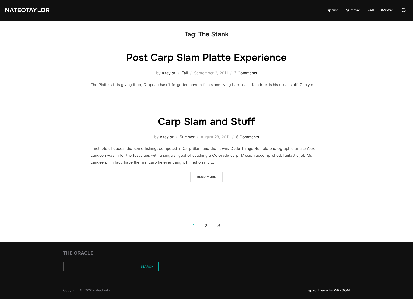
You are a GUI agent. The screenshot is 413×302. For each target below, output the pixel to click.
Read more (210, 177)
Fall (370, 10)
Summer (353, 10)
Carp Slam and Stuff (206, 121)
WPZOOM (342, 290)
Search (147, 267)
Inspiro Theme (317, 290)
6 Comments (247, 137)
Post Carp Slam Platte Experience (206, 57)
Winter (387, 10)
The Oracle (78, 253)
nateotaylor (27, 10)
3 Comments (245, 72)
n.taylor (168, 72)
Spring (333, 10)
